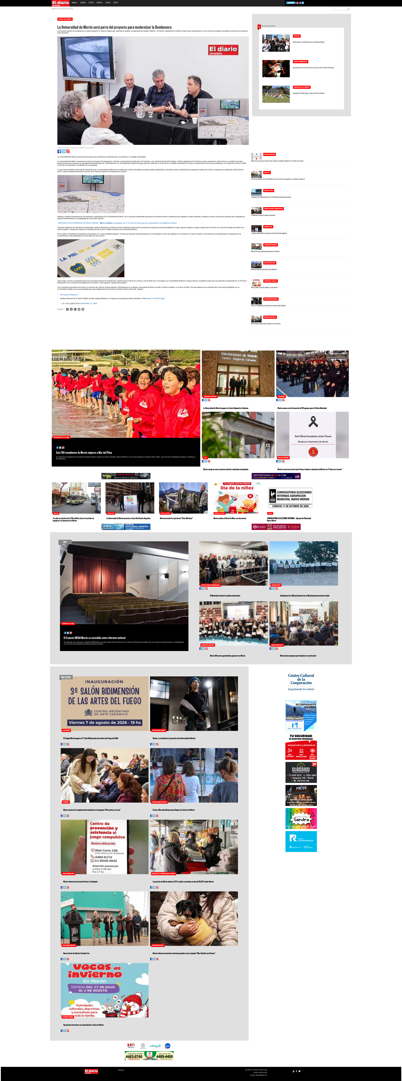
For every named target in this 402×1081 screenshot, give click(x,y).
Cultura (107, 2)
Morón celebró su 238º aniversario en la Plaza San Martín (308, 42)
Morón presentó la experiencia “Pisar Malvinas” (264, 269)
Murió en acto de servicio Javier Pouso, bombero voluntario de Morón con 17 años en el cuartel (277, 161)
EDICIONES (291, 3)
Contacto (121, 1070)
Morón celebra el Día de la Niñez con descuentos (264, 287)
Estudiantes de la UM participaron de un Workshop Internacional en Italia (271, 197)
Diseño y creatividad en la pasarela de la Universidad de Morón (268, 305)
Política (91, 2)
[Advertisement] (9, 45)
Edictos (115, 2)
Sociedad (83, 2)
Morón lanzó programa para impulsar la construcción (265, 324)
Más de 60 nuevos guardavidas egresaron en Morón (265, 251)
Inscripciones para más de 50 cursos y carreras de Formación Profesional (313, 68)
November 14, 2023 (89, 303)
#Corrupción (64, 294)
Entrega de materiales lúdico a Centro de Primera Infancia (308, 93)
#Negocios (74, 294)
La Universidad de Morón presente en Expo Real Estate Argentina (269, 233)
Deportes (99, 2)
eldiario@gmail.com (261, 1075)
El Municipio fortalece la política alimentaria (263, 215)
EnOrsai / (74, 2)
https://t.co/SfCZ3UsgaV (156, 298)
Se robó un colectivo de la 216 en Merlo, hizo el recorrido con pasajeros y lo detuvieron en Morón (278, 179)
